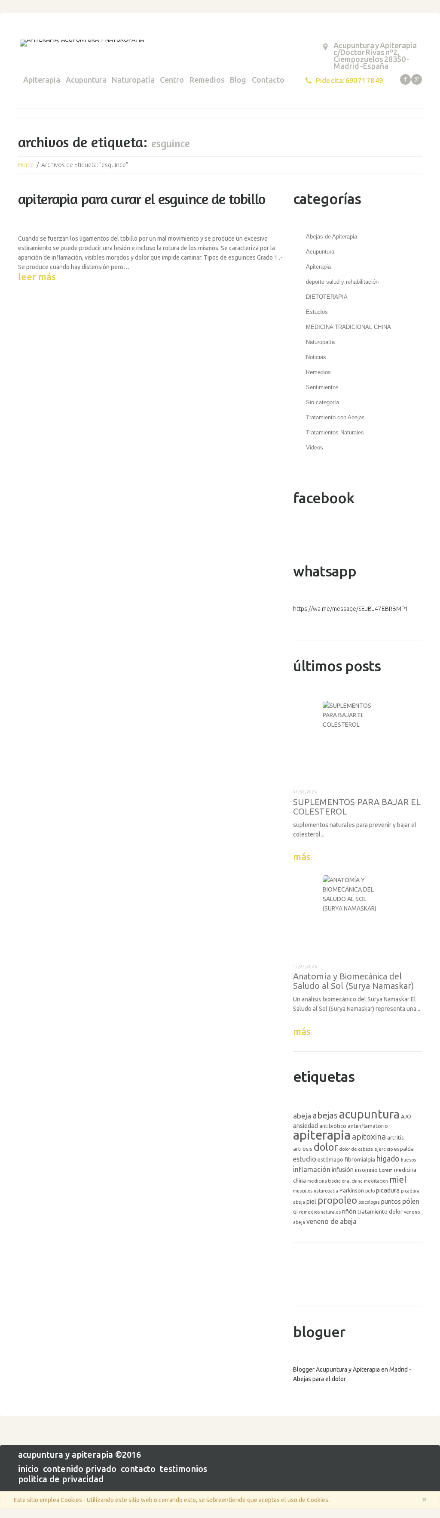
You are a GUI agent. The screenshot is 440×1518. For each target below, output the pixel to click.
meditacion (376, 1180)
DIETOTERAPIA (327, 297)
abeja (302, 1116)
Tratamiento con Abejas (335, 417)
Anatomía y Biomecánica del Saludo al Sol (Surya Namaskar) (353, 981)
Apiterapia (41, 79)
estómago (330, 1159)
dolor (326, 1146)
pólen (410, 1201)
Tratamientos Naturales (335, 432)
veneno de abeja (331, 1221)
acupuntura (369, 1114)
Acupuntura (86, 79)
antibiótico (332, 1126)
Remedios (207, 79)
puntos (391, 1201)
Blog (238, 79)
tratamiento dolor (380, 1211)
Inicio (28, 1469)
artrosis (302, 1149)
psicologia (369, 1202)
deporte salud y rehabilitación (342, 282)
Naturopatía (133, 79)
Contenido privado (79, 1469)
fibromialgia (360, 1159)
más (302, 856)
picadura (388, 1190)
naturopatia (326, 1190)
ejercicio (383, 1149)
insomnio (366, 1170)
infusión (343, 1169)
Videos (314, 447)
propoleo (337, 1200)
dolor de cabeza (356, 1149)
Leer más (37, 277)
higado (388, 1158)
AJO (406, 1116)
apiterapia (322, 1135)
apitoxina (369, 1136)
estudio (304, 1159)
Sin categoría (322, 402)
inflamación (311, 1169)
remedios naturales (320, 1211)
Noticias (316, 357)
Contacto (268, 79)
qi (295, 1211)
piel (311, 1201)
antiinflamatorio (368, 1126)
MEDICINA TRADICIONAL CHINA (348, 327)
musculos (302, 1190)
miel (397, 1179)
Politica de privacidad (61, 1479)
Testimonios (183, 1469)
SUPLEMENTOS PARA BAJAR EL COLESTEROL (357, 806)
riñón (349, 1211)
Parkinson (351, 1190)
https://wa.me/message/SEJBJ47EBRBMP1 (350, 608)
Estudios (317, 312)
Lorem (386, 1170)
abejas (325, 1115)
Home (26, 164)
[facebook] (405, 79)
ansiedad (305, 1125)
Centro (172, 79)
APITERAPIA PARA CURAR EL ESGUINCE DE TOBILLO (141, 199)
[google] (416, 79)
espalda (404, 1149)
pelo (370, 1190)
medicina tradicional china (335, 1180)
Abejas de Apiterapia (331, 236)
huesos (408, 1159)
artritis (395, 1137)
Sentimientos (322, 387)
